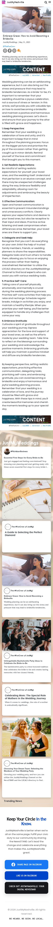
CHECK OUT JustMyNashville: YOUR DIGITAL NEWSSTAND (26, 888)
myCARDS (25, 75)
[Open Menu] (49, 2)
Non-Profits (47, 75)
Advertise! (36, 75)
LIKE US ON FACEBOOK (26, 875)
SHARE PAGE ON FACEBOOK (29, 864)
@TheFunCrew (9, 46)
